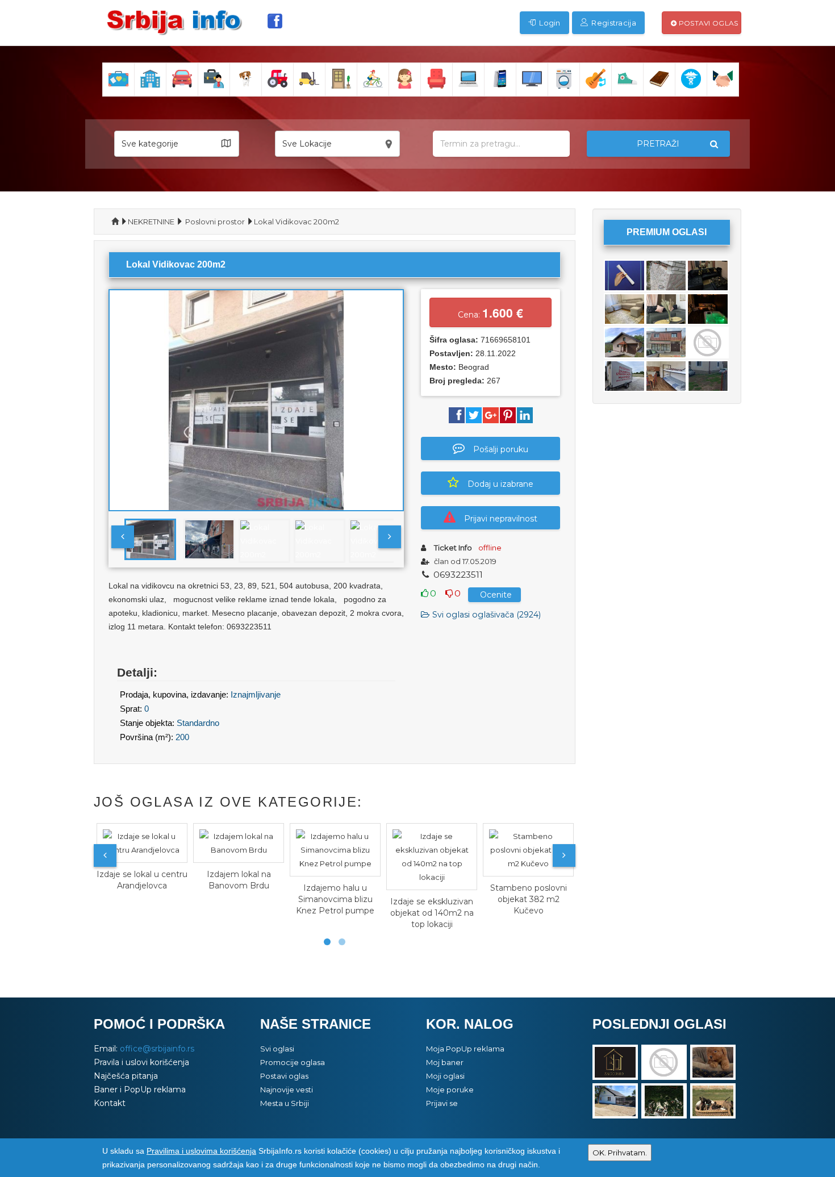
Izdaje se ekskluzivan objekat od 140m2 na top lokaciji (432, 912)
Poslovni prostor (215, 221)
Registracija (613, 22)
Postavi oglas (707, 23)
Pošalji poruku (500, 449)
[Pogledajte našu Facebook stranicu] (275, 21)
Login (549, 22)
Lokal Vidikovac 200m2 (296, 221)
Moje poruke (450, 1089)
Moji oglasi (445, 1075)
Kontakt (110, 1103)
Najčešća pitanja (126, 1076)
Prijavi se (442, 1103)
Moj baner (445, 1062)
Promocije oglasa (292, 1062)
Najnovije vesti (286, 1089)
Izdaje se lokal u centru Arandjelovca (142, 880)
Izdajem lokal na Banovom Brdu (239, 880)
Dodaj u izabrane (500, 484)
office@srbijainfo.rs (157, 1049)
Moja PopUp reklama (465, 1048)
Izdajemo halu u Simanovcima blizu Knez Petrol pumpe (335, 899)
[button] (176, 144)
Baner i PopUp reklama (140, 1089)
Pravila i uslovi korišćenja (141, 1062)
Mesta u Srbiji (284, 1103)
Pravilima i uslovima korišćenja (201, 1150)
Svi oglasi (277, 1048)
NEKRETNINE (151, 221)
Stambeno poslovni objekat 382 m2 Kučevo (528, 899)
